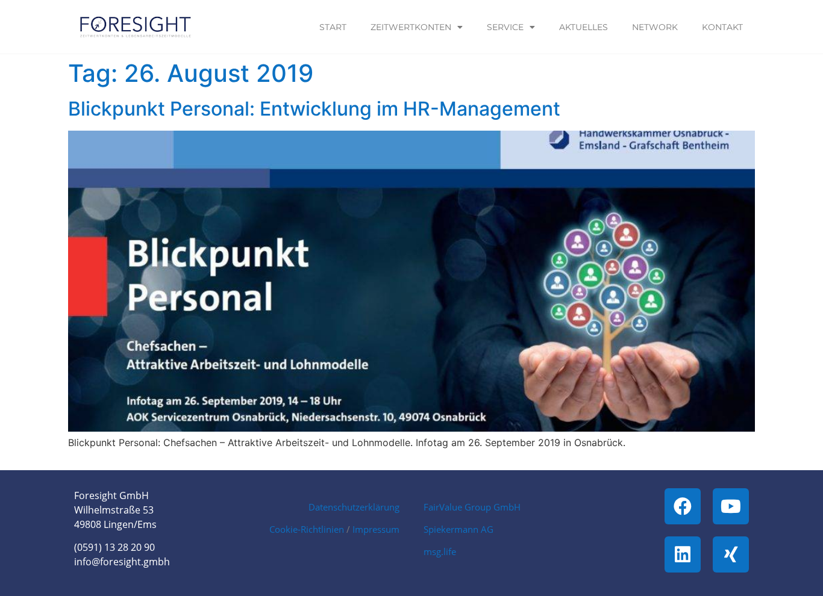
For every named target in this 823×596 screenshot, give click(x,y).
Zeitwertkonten (411, 27)
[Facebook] (683, 506)
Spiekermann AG (458, 529)
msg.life (440, 551)
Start (332, 27)
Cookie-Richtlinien (306, 529)
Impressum (375, 529)
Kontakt (722, 27)
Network (655, 27)
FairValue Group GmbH (472, 507)
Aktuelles (583, 27)
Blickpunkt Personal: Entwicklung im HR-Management (314, 108)
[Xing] (731, 554)
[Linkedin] (683, 554)
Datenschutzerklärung (353, 507)
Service (505, 27)
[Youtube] (731, 506)
